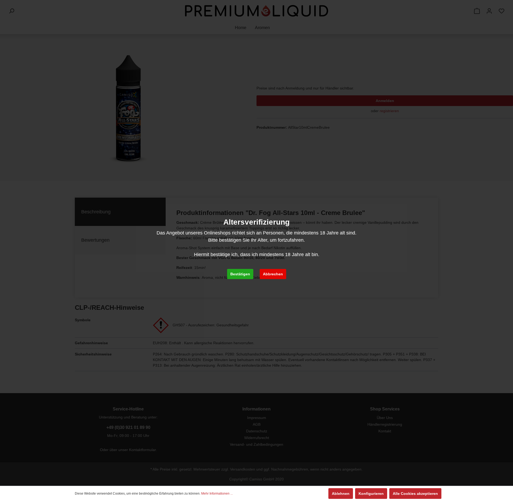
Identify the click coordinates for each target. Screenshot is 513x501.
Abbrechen (273, 274)
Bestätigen (240, 274)
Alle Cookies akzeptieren (415, 493)
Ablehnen (340, 493)
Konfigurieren (371, 493)
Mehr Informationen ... (217, 493)
